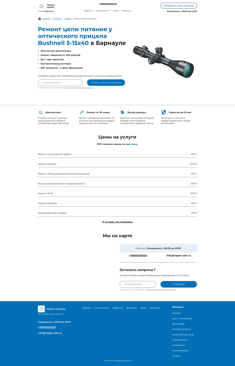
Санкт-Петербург (182, 318)
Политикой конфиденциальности (79, 88)
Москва (176, 313)
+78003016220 (108, 4)
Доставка (131, 308)
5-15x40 (67, 18)
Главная (46, 18)
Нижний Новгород (183, 334)
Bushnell (57, 18)
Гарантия (117, 308)
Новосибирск (180, 340)
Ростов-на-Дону (181, 329)
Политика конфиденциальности (117, 360)
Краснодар (178, 324)
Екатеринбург (180, 350)
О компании (101, 11)
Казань (176, 356)
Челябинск (178, 345)
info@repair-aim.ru (179, 255)
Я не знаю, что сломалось (117, 222)
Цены (116, 11)
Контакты (127, 11)
